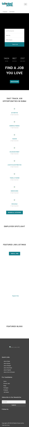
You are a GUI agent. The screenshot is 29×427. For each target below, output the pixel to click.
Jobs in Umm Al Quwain (9, 372)
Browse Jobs (7, 383)
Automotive (14, 112)
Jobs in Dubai (7, 361)
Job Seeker (12, 11)
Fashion (14, 138)
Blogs (5, 385)
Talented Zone (6, 425)
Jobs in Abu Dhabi (8, 367)
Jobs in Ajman (7, 363)
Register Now (15, 295)
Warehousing (14, 190)
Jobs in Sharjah (7, 365)
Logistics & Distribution (14, 164)
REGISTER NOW (14, 81)
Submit (14, 405)
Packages (6, 387)
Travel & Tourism (14, 177)
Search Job (15, 44)
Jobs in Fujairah (7, 370)
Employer (5, 11)
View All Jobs (14, 253)
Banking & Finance (14, 125)
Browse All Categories (14, 212)
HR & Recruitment (14, 151)
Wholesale (14, 204)
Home (5, 381)
